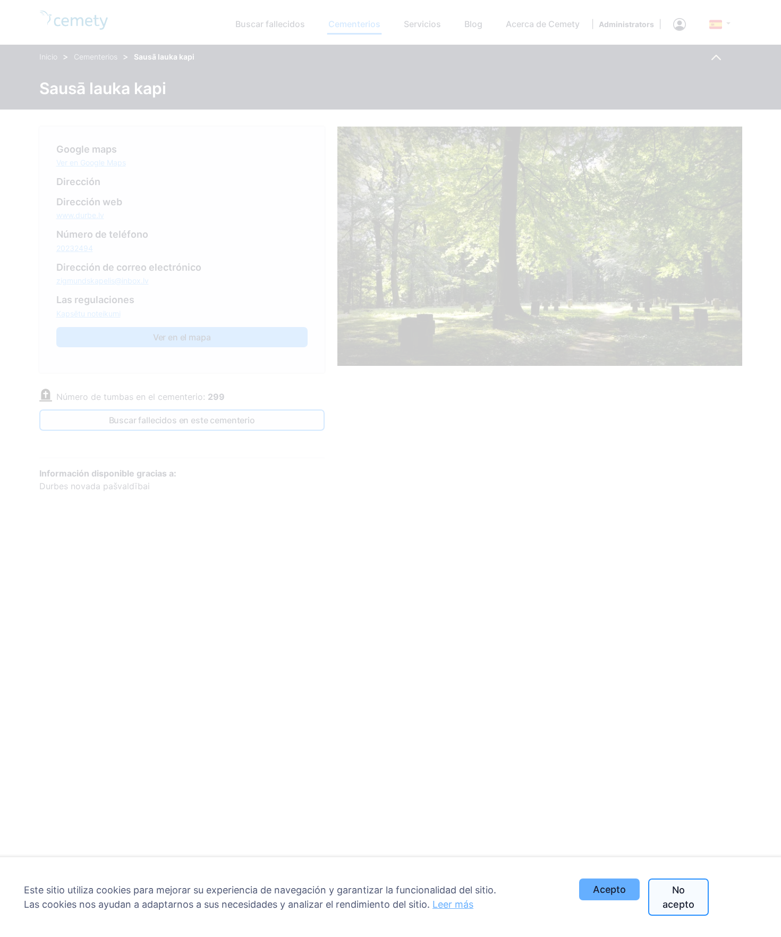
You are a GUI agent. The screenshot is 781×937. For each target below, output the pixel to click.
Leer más (452, 904)
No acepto (678, 897)
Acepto (609, 889)
